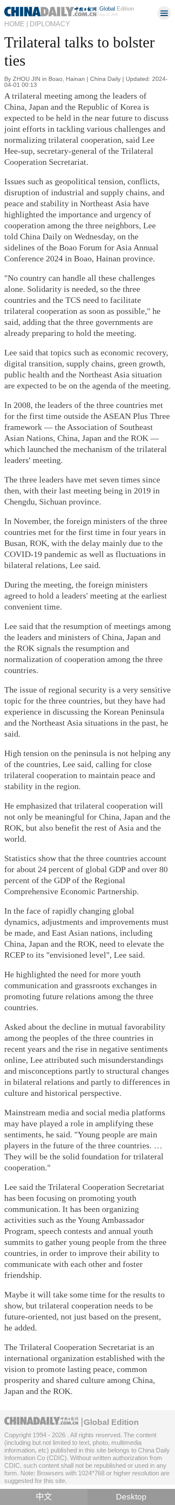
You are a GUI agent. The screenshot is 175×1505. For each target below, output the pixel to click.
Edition (116, 9)
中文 (44, 1496)
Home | (16, 24)
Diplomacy (50, 24)
